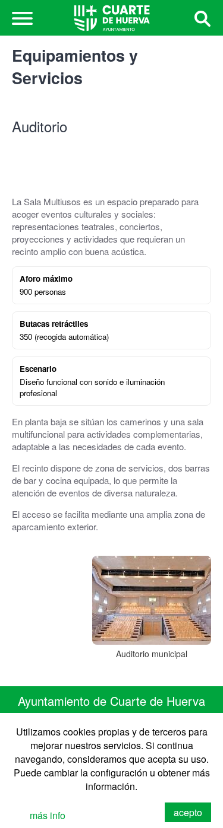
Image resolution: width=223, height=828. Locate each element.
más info (47, 815)
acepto (188, 812)
